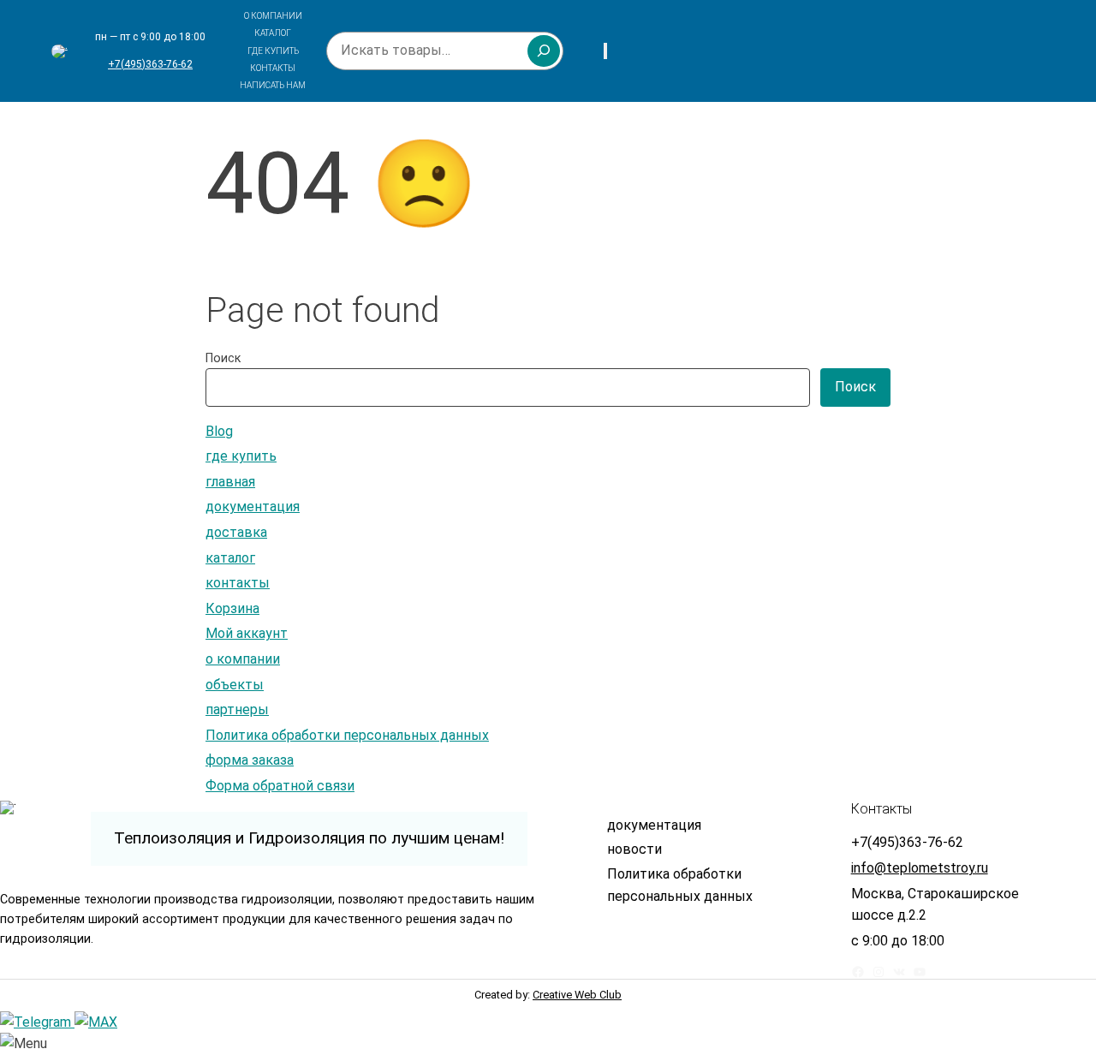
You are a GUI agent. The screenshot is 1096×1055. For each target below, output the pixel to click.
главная (230, 482)
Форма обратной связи (280, 786)
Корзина (232, 608)
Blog (219, 431)
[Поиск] (544, 51)
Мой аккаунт (247, 633)
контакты (238, 583)
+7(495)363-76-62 (150, 64)
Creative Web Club (577, 994)
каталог (230, 558)
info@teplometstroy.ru (919, 868)
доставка (236, 532)
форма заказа (250, 760)
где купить (241, 456)
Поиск (223, 358)
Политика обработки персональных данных (347, 735)
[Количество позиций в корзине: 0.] (605, 51)
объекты (235, 685)
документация (253, 506)
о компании (243, 659)
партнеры (237, 709)
